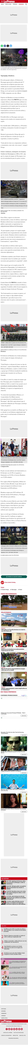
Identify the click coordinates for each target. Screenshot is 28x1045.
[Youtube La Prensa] (14, 1029)
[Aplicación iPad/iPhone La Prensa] (17, 1029)
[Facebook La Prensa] (7, 1029)
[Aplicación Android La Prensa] (19, 1029)
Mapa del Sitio (22, 1035)
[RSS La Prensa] (22, 1029)
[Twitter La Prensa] (9, 1029)
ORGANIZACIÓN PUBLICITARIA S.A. (14, 1026)
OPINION (3, 1015)
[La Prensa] (6, 1021)
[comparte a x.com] (8, 46)
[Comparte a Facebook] (5, 46)
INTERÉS (3, 1011)
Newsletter (15, 1035)
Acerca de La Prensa (7, 1032)
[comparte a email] (11, 46)
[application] (14, 602)
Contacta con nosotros (6, 1035)
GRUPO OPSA (4, 1018)
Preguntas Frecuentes (13, 1038)
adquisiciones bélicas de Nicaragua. (12, 226)
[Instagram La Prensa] (12, 1029)
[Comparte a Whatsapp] (2, 46)
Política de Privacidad (19, 1032)
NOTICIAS (3, 1008)
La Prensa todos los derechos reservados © (14, 1024)
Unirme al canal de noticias (15, 576)
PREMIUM (3, 1013)
